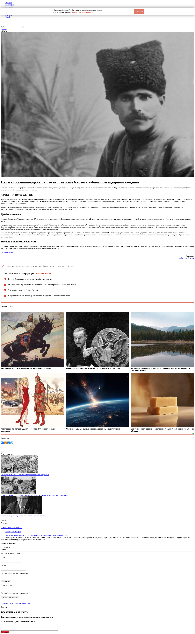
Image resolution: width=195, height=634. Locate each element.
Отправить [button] (5, 632)
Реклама (8, 15)
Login (3, 557)
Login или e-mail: (7, 585)
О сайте (8, 17)
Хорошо (139, 11)
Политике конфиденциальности (82, 12)
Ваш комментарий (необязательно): (18, 621)
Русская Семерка (7, 252)
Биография (9, 5)
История (8, 3)
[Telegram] (11, 443)
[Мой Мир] (8, 443)
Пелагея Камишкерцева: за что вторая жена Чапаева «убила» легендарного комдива (37, 535)
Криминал (9, 7)
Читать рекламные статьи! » (11, 528)
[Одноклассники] (5, 443)
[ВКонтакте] (2, 443)
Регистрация (12, 603)
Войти (3, 603)
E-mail (3, 565)
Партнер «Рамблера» (13, 532)
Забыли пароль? (24, 603)
